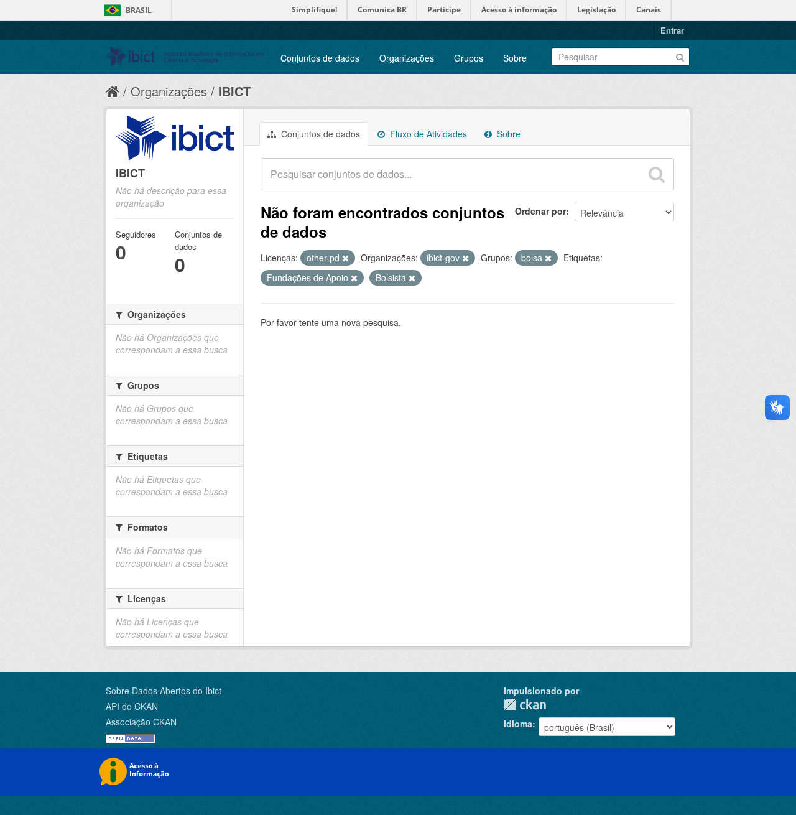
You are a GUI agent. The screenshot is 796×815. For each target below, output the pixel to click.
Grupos (468, 58)
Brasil (139, 10)
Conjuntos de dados (319, 58)
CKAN (525, 704)
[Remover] (345, 258)
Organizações (406, 58)
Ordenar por (540, 211)
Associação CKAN (141, 721)
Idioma (518, 723)
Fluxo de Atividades (427, 134)
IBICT (234, 91)
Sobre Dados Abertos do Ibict (163, 690)
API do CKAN (132, 706)
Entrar (672, 30)
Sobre (515, 58)
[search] (657, 174)
